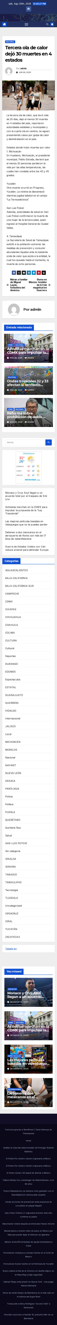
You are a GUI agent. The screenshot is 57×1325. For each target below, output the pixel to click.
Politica (9, 804)
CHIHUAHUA (13, 617)
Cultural (9, 648)
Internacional (12, 718)
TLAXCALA (11, 897)
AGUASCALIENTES (16, 570)
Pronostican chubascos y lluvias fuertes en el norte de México (28, 1255)
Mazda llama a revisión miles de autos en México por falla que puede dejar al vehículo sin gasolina (28, 1233)
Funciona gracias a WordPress (19, 1129)
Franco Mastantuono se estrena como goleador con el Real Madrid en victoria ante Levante (29, 1193)
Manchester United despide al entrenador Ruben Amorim (28, 1224)
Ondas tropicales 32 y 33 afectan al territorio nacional (27, 385)
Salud (8, 835)
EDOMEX (10, 671)
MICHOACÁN (12, 741)
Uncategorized (13, 905)
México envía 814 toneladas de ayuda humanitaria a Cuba (28, 1244)
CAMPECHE (12, 593)
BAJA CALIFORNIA (16, 578)
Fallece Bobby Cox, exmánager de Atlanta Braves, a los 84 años (28, 1182)
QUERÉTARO (12, 819)
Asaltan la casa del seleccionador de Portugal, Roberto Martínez (28, 1149)
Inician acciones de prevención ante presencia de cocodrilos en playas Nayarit (28, 1204)
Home (28, 1140)
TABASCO (11, 874)
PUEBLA (10, 812)
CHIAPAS (10, 609)
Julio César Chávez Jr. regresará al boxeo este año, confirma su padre (28, 1215)
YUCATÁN (11, 929)
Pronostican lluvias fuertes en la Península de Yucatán (29, 1264)
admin (23, 68)
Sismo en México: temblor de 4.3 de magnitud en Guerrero (38, 285)
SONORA (10, 866)
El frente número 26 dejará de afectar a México (28, 1173)
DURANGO (11, 663)
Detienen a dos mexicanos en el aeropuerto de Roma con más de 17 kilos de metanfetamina (25, 535)
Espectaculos (12, 679)
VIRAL (8, 921)
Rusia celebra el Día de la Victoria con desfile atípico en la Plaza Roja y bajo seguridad (28, 1273)
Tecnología (11, 890)
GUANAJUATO (14, 695)
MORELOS (11, 749)
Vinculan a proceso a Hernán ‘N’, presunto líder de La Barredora (28, 1316)
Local (8, 734)
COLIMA (10, 632)
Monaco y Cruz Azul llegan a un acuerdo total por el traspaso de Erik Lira (26, 496)
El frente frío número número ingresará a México (28, 1158)
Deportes (10, 656)
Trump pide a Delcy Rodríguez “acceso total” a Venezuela (28, 1305)
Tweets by (11, 948)
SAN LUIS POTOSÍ (16, 843)
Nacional (10, 42)
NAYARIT (10, 765)
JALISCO (10, 726)
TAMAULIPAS (13, 882)
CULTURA (11, 640)
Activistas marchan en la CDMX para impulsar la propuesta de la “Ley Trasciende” (26, 510)
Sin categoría (12, 851)
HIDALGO (10, 710)
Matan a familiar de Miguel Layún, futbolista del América (19, 285)
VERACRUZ (11, 913)
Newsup (45, 1129)
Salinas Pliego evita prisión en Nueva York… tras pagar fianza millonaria (29, 1284)
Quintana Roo (13, 827)
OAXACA (10, 780)
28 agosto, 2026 (19, 1002)
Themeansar (28, 1133)
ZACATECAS (12, 936)
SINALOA (10, 858)
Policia (9, 796)
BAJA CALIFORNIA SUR (19, 585)
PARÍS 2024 (12, 788)
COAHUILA (11, 624)
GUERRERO (12, 702)
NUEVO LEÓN (13, 773)
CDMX (10, 345)
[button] (47, 24)
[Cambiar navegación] (26, 24)
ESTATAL (10, 687)
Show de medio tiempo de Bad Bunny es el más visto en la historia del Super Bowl (28, 1295)
